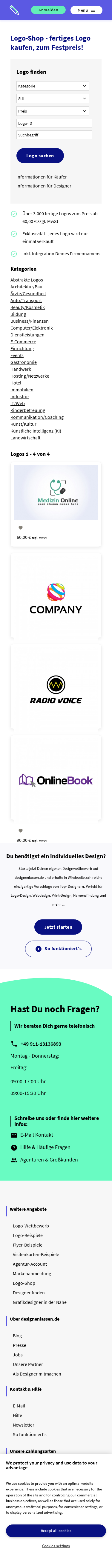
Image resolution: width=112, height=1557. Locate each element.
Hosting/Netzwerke (29, 376)
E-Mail (19, 1406)
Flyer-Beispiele (27, 1245)
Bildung (18, 314)
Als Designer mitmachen (37, 1374)
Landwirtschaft (25, 438)
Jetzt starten (58, 927)
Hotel (15, 383)
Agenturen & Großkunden (44, 1160)
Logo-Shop (24, 1283)
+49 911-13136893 (41, 1043)
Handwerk (20, 369)
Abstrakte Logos (26, 280)
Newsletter (23, 1425)
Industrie (19, 396)
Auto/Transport (26, 300)
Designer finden (29, 1293)
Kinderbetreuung (27, 410)
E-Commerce (23, 341)
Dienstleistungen (27, 335)
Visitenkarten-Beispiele (36, 1254)
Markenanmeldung (32, 1273)
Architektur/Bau (26, 287)
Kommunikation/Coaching (37, 417)
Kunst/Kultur (23, 424)
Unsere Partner (28, 1364)
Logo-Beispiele (28, 1235)
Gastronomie (23, 362)
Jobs (18, 1355)
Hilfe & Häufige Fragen (40, 1147)
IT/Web (17, 403)
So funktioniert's (58, 949)
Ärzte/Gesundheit (28, 293)
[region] (56, 1505)
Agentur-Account (30, 1264)
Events (17, 355)
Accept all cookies (56, 1530)
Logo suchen (40, 156)
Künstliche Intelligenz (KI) (35, 431)
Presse (19, 1345)
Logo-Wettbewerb (31, 1226)
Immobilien (21, 390)
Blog (17, 1335)
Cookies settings (56, 1545)
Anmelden (48, 10)
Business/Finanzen (29, 321)
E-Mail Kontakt (31, 1135)
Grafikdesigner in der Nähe (40, 1302)
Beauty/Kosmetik (27, 307)
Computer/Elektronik (31, 328)
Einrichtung (22, 348)
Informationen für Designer (43, 186)
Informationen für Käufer (41, 177)
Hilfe (17, 1415)
